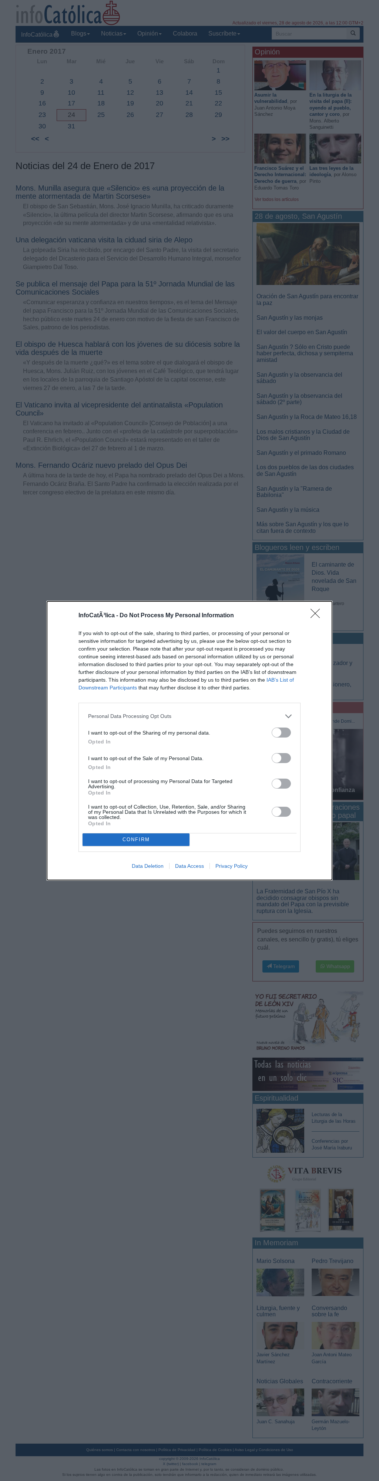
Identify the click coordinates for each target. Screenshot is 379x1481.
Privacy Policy (231, 866)
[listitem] (189, 716)
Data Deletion (148, 866)
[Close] (318, 616)
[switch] (281, 733)
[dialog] (189, 740)
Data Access (189, 866)
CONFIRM (136, 839)
